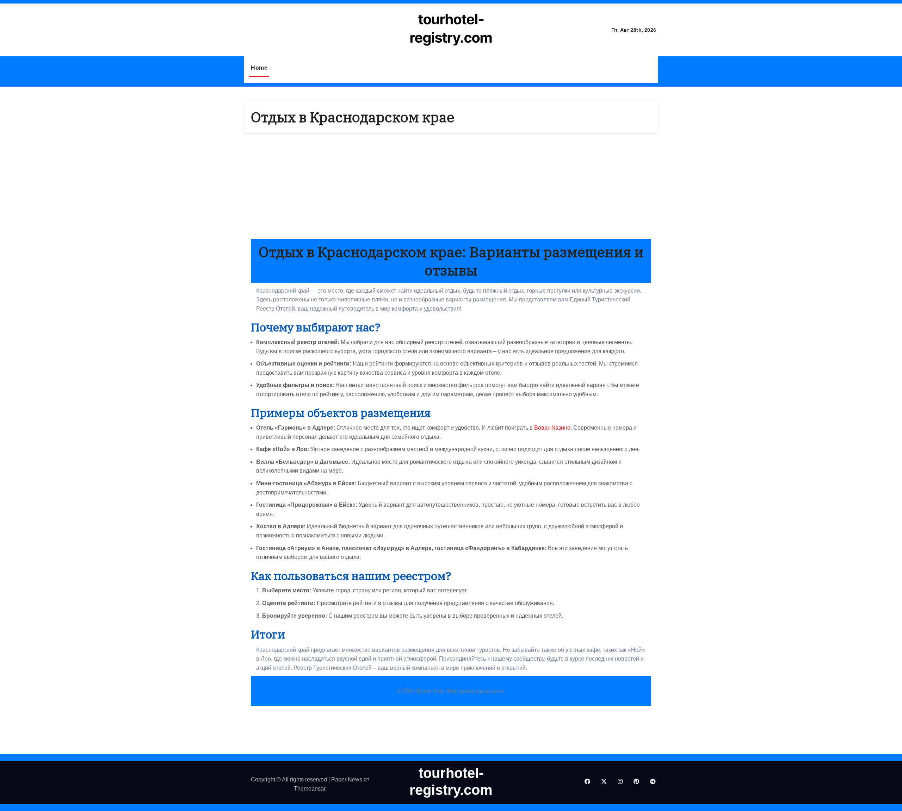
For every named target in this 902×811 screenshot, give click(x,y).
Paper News (346, 779)
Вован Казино (552, 428)
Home (259, 68)
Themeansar (309, 789)
